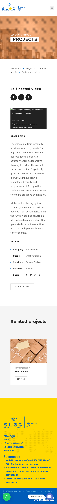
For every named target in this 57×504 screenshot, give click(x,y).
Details (21, 379)
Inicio (6, 439)
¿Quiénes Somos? (13, 443)
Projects (30, 68)
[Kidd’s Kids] (13, 97)
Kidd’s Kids (21, 371)
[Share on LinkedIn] (39, 275)
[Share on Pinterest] (35, 275)
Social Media (32, 249)
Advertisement (22, 368)
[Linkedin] (41, 499)
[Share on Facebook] (27, 275)
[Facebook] (36, 499)
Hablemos (9, 450)
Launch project (22, 287)
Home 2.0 (15, 68)
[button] (52, 8)
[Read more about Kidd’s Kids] (28, 351)
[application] (28, 118)
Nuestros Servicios (14, 447)
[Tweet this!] (31, 275)
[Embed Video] (28, 97)
